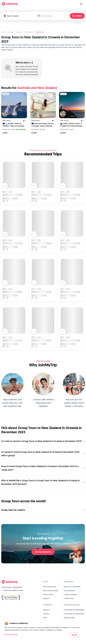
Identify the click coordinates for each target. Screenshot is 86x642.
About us (46, 610)
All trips (10, 32)
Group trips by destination (74, 610)
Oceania (19, 32)
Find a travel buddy (50, 590)
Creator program (70, 594)
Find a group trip (49, 586)
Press (45, 617)
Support (46, 598)
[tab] (13, 116)
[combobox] (21, 16)
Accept (74, 635)
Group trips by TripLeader (74, 614)
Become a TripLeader (72, 586)
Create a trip (68, 598)
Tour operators (69, 590)
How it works (48, 594)
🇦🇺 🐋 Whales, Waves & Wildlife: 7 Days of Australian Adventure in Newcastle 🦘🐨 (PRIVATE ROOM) (13, 124)
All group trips (69, 617)
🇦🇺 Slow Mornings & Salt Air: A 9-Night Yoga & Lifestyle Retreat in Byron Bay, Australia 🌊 (42, 124)
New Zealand (29, 32)
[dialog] (43, 629)
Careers (46, 614)
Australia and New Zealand (37, 88)
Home (3, 32)
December (40, 32)
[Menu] (81, 4)
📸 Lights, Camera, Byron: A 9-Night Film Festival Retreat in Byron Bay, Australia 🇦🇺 (71, 124)
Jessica (8, 121)
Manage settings (11, 634)
